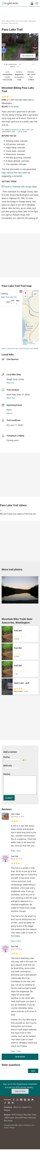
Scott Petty (11, 394)
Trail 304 (18, 630)
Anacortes (5, 23)
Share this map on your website (28, 348)
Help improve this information (14, 172)
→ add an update (21, 131)
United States (24, 21)
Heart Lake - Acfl (21, 683)
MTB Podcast (17, 1114)
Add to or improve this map (10, 348)
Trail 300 (18, 665)
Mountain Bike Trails (12, 21)
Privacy (12, 1127)
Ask (33, 1070)
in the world (13, 106)
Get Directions (11, 64)
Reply (13, 851)
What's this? (11, 398)
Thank (18, 851)
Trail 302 (18, 648)
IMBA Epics (9, 1117)
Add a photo (25, 64)
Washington (32, 21)
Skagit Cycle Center (15, 379)
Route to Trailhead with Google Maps (20, 186)
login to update (12, 428)
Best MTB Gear (21, 1117)
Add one (9, 413)
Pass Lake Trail (13, 23)
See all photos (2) (27, 56)
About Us (17, 1107)
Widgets (7, 1110)
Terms (6, 1127)
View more (10, 383)
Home (3, 21)
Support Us (26, 1107)
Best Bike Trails (30, 1114)
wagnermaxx (15, 129)
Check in (22, 67)
